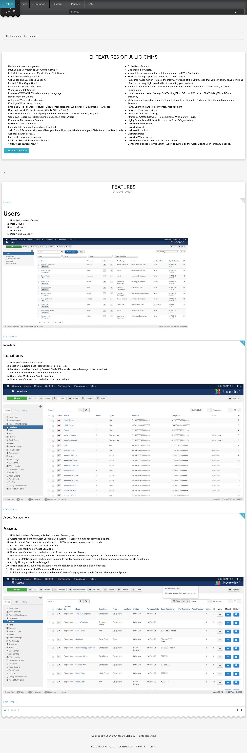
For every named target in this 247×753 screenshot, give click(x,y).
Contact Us (126, 746)
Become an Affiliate (103, 746)
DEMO (90, 4)
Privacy (140, 746)
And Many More (16, 150)
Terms (152, 746)
